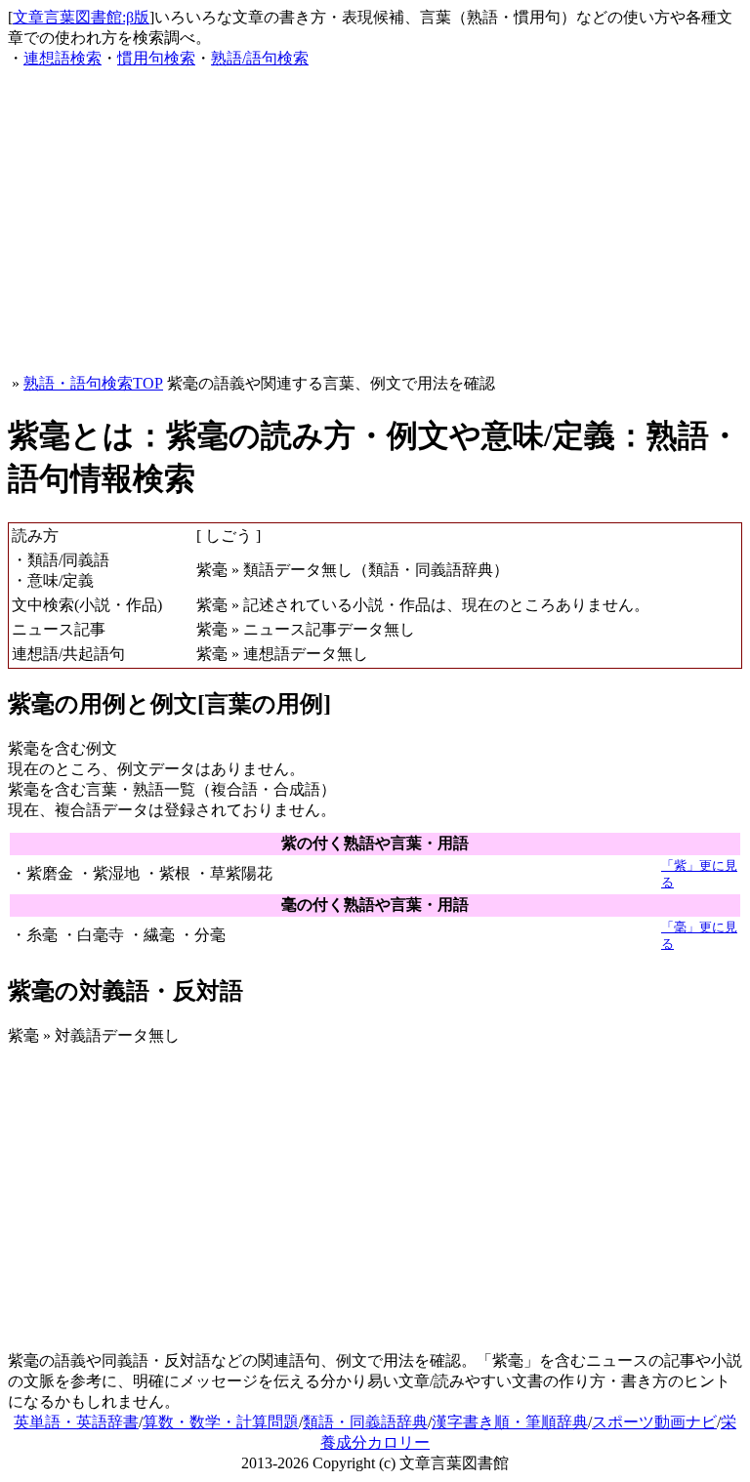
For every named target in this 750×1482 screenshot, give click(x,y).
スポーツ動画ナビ (654, 1422)
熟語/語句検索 (260, 58)
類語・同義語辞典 (365, 1422)
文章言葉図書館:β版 (81, 17)
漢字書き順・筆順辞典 (510, 1422)
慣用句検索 (156, 58)
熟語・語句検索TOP (93, 383)
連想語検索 (62, 58)
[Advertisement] (375, 221)
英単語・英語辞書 (76, 1422)
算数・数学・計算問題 (221, 1422)
